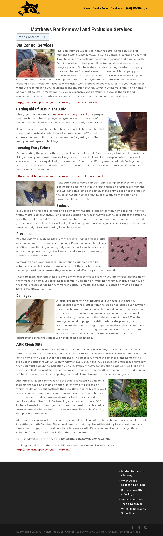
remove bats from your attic (70, 114)
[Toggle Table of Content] (43, 37)
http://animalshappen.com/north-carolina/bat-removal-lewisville (57, 102)
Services (115, 9)
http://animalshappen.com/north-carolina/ (43, 449)
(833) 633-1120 (134, 9)
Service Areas (100, 9)
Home (87, 9)
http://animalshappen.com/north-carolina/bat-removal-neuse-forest (59, 176)
